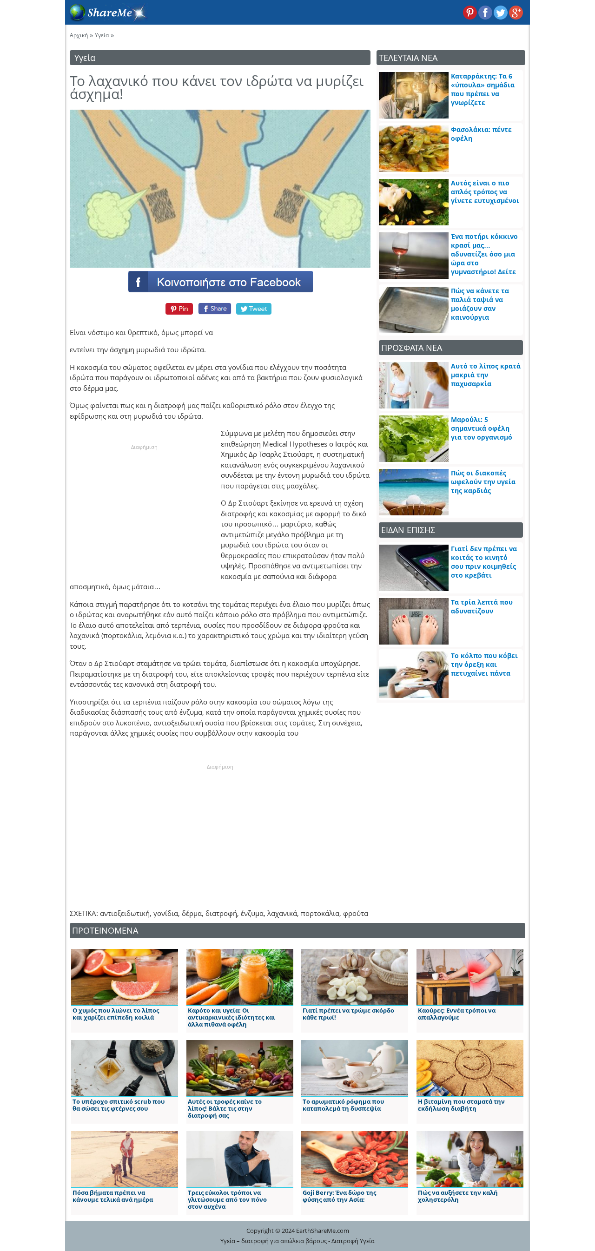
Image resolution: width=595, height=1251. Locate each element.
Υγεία (102, 35)
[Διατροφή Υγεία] (106, 19)
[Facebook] (220, 281)
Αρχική (79, 35)
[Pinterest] (178, 309)
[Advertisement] (144, 509)
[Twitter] (254, 309)
